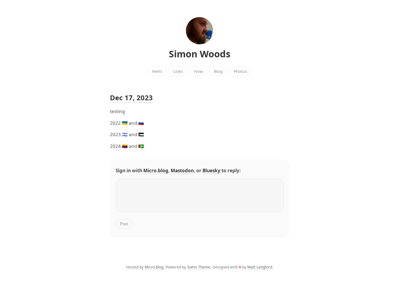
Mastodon (182, 170)
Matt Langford (259, 267)
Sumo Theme (198, 267)
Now (198, 71)
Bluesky (211, 170)
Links (178, 71)
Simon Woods (199, 54)
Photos (240, 71)
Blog (218, 71)
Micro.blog (155, 170)
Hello (157, 71)
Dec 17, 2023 (131, 97)
